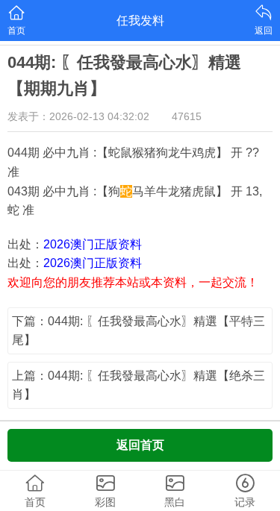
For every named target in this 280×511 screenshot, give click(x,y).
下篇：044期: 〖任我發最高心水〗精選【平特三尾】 (138, 331)
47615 (187, 116)
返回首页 (140, 445)
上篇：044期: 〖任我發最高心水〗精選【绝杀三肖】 (138, 385)
